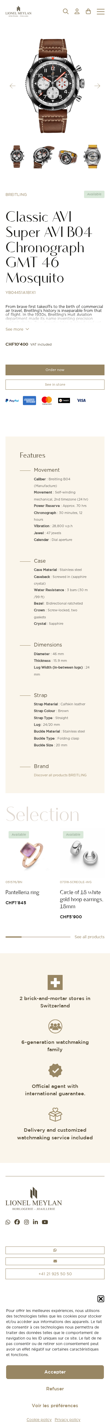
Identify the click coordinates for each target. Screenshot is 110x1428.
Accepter (55, 1372)
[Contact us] (55, 1261)
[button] (101, 1299)
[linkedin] (35, 1222)
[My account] (77, 11)
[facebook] (17, 1222)
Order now (55, 370)
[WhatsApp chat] (8, 1222)
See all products (90, 937)
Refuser (55, 1389)
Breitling (16, 195)
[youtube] (45, 1222)
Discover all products (60, 775)
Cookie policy (39, 1420)
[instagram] (26, 1222)
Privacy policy (67, 1420)
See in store (55, 384)
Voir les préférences (55, 1406)
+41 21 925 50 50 (55, 1274)
